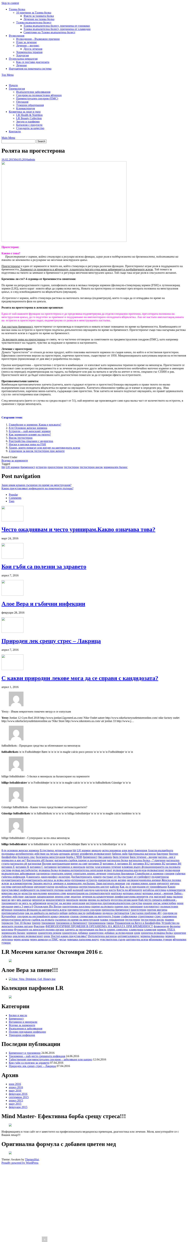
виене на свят (79, 863)
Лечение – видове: (27, 45)
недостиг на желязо (59, 903)
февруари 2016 (18, 1093)
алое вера (127, 850)
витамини (50, 866)
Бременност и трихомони (25, 1052)
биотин (173, 853)
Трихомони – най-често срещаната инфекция (37, 1056)
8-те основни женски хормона (20, 850)
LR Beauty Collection (29, 118)
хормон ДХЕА (166, 929)
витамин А (110, 863)
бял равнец (105, 857)
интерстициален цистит (94, 886)
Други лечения (33, 48)
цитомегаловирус (129, 936)
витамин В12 (141, 863)
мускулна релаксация (124, 899)
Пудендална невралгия (23, 58)
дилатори (64, 876)
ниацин (147, 903)
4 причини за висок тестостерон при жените (37, 451)
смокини (63, 916)
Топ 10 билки (22, 922)
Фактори (39, 926)
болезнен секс (26, 857)
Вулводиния (16, 35)
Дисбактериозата (81, 876)
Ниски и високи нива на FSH (27, 444)
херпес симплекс (117, 929)
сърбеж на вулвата (42, 919)
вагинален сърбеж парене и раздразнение (80, 860)
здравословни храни (143, 883)
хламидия (150, 929)
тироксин (7, 922)
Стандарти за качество (30, 128)
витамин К (22, 866)
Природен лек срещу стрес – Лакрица (51, 641)
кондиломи (40, 893)
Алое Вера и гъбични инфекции (43, 603)
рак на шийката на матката (42, 913)
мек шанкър (24, 899)
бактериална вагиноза (142, 853)
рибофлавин (94, 913)
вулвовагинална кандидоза (130, 870)
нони (180, 903)
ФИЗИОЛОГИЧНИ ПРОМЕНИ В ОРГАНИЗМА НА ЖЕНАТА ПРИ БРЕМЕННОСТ (99, 926)
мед (13, 899)
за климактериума (21, 883)
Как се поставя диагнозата (32, 62)
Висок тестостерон (20, 437)
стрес (157, 916)
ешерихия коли (107, 880)
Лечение (21, 65)
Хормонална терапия (29, 52)
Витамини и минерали (23, 1021)
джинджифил (49, 876)
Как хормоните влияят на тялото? (30, 434)
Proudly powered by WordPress (19, 1162)
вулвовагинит (155, 870)
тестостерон (71, 467)
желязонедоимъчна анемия (144, 880)
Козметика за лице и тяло (25, 111)
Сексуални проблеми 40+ (146, 913)
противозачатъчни (12, 913)
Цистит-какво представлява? (69, 936)
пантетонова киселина (76, 906)
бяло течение (121, 857)
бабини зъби (120, 853)
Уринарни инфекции (22, 1035)
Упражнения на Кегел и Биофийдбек (138, 922)
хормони (31, 932)
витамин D (95, 863)
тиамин (169, 919)
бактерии (162, 853)
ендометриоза (160, 876)
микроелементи (55, 899)
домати (97, 876)
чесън (62, 939)
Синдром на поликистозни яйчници (39, 95)
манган (5, 899)
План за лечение (26, 42)
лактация (30, 896)
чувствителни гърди (112, 939)
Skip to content (10, 3)
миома (83, 899)
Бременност (16, 1018)
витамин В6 (173, 863)
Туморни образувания (30, 105)
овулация (7, 906)
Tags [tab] (11, 501)
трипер (36, 922)
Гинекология (17, 88)
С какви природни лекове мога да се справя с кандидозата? (79, 678)
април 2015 (16, 1100)
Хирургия (22, 55)
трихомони (48, 922)
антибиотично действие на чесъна (36, 853)
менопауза (38, 899)
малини (178, 896)
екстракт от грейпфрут (136, 876)
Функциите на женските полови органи (39, 929)
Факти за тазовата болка (39, 15)
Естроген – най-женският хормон (30, 431)
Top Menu (7, 74)
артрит (75, 853)
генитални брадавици (120, 873)
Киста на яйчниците (129, 890)
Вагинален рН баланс (40, 860)
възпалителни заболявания (18, 873)
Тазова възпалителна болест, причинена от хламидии (57, 29)
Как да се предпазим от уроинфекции (143, 886)
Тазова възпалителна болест (33, 22)
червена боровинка (152, 936)
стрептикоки (146, 916)
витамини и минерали (71, 866)
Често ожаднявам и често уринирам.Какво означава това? (78, 529)
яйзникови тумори (160, 939)
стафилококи (129, 916)
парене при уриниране (128, 906)
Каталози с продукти (29, 124)
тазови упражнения (112, 919)
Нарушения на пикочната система (30, 68)
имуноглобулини (22, 886)
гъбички (180, 873)
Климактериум (25, 108)
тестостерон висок (91, 467)
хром (137, 932)
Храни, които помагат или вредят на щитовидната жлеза (44, 447)
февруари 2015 (18, 1107)
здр (128, 883)
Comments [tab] (15, 497)
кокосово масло (11, 893)
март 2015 (15, 1103)
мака (169, 896)
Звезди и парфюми (28, 121)
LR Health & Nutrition (29, 115)
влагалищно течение (108, 866)
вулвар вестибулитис (25, 870)
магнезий (160, 896)
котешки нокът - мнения (157, 893)
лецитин (75, 896)
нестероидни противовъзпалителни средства (114, 903)
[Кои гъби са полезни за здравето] (12, 557)
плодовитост (152, 906)
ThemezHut (32, 1159)
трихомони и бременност (71, 922)
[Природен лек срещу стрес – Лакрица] (12, 631)
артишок (64, 853)
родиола (107, 913)
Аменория (140, 850)
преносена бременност (116, 909)
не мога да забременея (32, 903)
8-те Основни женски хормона (28, 427)
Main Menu (8, 137)
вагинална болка (117, 860)
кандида (89, 890)
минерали (72, 899)
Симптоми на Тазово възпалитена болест (49, 32)
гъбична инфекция (13, 876)
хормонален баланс (116, 467)
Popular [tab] (13, 494)
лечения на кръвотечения (98, 896)
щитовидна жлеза (137, 939)
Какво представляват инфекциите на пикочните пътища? (37, 488)
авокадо (96, 850)
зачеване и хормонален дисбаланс (74, 883)
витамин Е (8, 866)
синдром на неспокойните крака (37, 916)
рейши (63, 913)
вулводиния (172, 870)
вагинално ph (18, 863)
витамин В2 (157, 863)
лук (151, 896)
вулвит (108, 870)
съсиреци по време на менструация (77, 919)
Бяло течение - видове (144, 857)
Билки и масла (18, 1015)
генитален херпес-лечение (89, 873)
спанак (74, 916)
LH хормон (13, 467)
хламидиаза (136, 929)
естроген (41, 467)
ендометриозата (11, 880)
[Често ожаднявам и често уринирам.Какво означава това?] (12, 520)
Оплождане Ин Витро (48, 906)
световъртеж (121, 913)
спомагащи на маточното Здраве (99, 916)
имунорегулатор (44, 886)
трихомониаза (97, 922)
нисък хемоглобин (164, 903)
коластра (26, 893)
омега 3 (18, 906)
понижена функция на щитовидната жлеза (40, 909)
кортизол (116, 893)
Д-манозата (33, 876)
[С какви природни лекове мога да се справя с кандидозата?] (12, 669)
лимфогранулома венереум (131, 896)
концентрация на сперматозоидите (88, 893)
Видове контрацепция (56, 863)
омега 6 (28, 906)
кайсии (114, 886)
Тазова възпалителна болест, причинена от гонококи (57, 25)
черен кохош (21, 939)
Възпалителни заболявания (33, 91)
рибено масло (77, 913)
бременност (27, 467)
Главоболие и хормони (149, 873)
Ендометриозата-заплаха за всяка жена (46, 880)
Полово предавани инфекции (27, 1031)
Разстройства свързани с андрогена (31, 441)
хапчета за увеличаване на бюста (85, 929)
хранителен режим (49, 932)
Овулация (22, 101)
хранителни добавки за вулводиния (111, 932)
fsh (3, 467)
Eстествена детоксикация (56, 850)
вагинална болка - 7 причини (147, 860)
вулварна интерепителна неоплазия (81, 870)
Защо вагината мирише (110, 883)
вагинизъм (34, 863)
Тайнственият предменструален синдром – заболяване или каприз (50, 1059)
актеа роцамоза (111, 850)
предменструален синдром (84, 909)
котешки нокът (132, 893)
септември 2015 (19, 1097)
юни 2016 (15, 1084)
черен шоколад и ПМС (44, 939)
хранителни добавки (75, 932)
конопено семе (57, 893)
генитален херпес (61, 873)
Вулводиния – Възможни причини (38, 38)
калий (68, 890)
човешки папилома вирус (83, 939)
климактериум (176, 890)
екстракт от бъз (112, 876)
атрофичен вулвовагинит (95, 853)
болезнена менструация (50, 857)
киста (112, 890)
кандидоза (101, 890)
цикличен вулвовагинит (28, 936)
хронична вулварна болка (157, 932)
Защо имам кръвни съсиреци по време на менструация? (36, 485)
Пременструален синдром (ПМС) (37, 98)
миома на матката (99, 899)
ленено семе (62, 896)
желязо (122, 880)
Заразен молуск (42, 883)
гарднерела (43, 873)
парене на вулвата (102, 906)
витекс (90, 866)
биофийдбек (9, 857)
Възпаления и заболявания (25, 1028)
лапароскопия (45, 896)
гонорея (169, 873)
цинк (47, 936)
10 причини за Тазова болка (33, 12)
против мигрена (157, 909)
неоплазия (78, 903)
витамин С (37, 866)
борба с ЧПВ (74, 857)
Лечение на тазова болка (39, 19)
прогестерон (55, 467)
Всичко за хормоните (14, 460)
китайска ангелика (154, 890)
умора (110, 922)
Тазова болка (17, 9)
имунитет (163, 883)
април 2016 (16, 1087)
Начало (13, 85)
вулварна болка (48, 870)
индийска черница (66, 886)
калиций (78, 890)
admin (31, 159)
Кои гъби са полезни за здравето (43, 566)
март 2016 (15, 1090)
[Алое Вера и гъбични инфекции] (12, 594)
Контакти (15, 131)
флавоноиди (161, 926)
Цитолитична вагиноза (102, 936)
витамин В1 (124, 863)
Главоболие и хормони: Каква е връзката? (35, 424)
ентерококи (78, 880)
